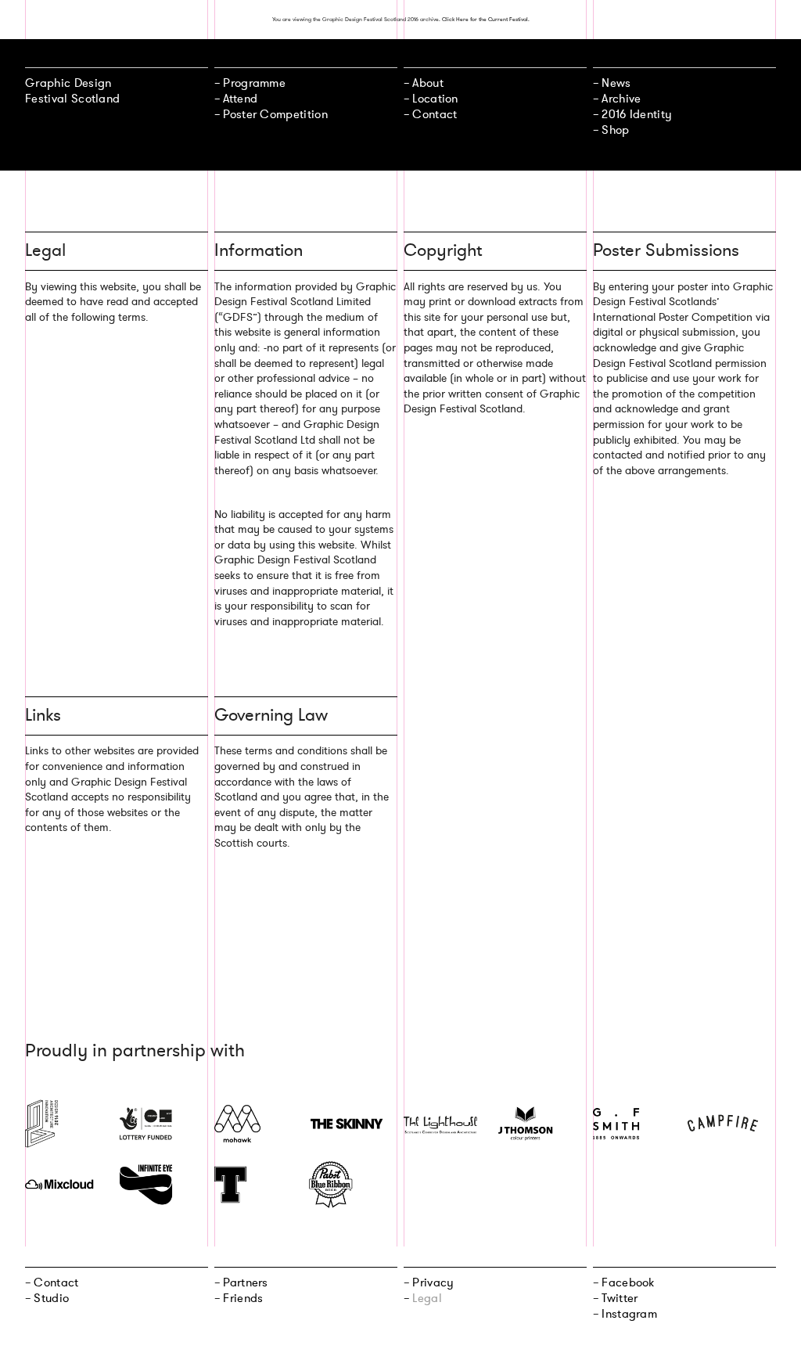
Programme (254, 83)
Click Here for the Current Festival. (486, 19)
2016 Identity (637, 114)
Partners (245, 1282)
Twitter (620, 1298)
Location (435, 98)
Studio (51, 1298)
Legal (427, 1298)
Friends (243, 1298)
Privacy (433, 1282)
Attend (240, 98)
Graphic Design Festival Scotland (72, 90)
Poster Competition (275, 114)
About (428, 83)
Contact (434, 114)
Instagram (629, 1314)
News (616, 83)
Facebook (628, 1282)
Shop (615, 130)
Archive (621, 98)
